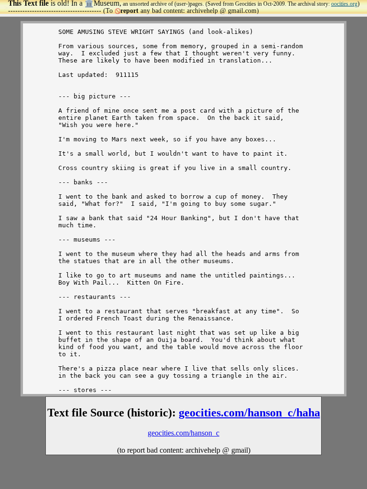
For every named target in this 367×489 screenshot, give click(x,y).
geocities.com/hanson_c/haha (249, 412)
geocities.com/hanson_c (183, 433)
